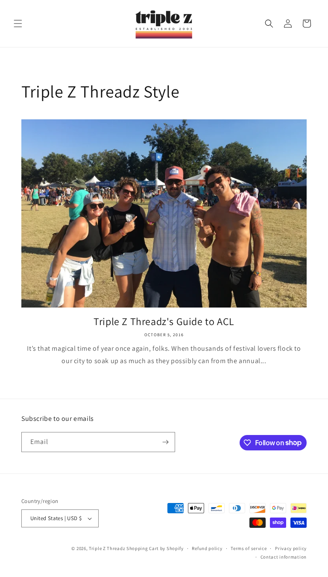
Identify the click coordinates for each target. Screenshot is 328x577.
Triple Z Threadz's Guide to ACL (164, 321)
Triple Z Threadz (107, 548)
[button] (18, 23)
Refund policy (207, 548)
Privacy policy (291, 548)
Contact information (284, 557)
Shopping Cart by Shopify (155, 548)
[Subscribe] (165, 442)
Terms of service (248, 548)
